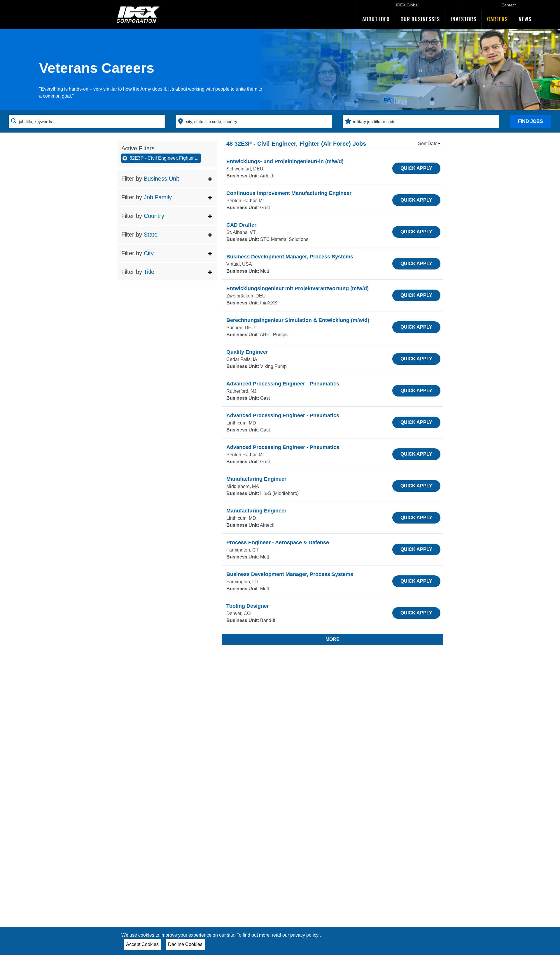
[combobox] (87, 121)
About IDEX (376, 19)
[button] (166, 179)
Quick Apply (416, 168)
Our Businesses (420, 19)
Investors (463, 19)
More (333, 639)
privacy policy (305, 935)
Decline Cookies (185, 944)
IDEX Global (407, 5)
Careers (497, 19)
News (525, 19)
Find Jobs (530, 121)
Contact (508, 5)
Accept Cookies (142, 944)
